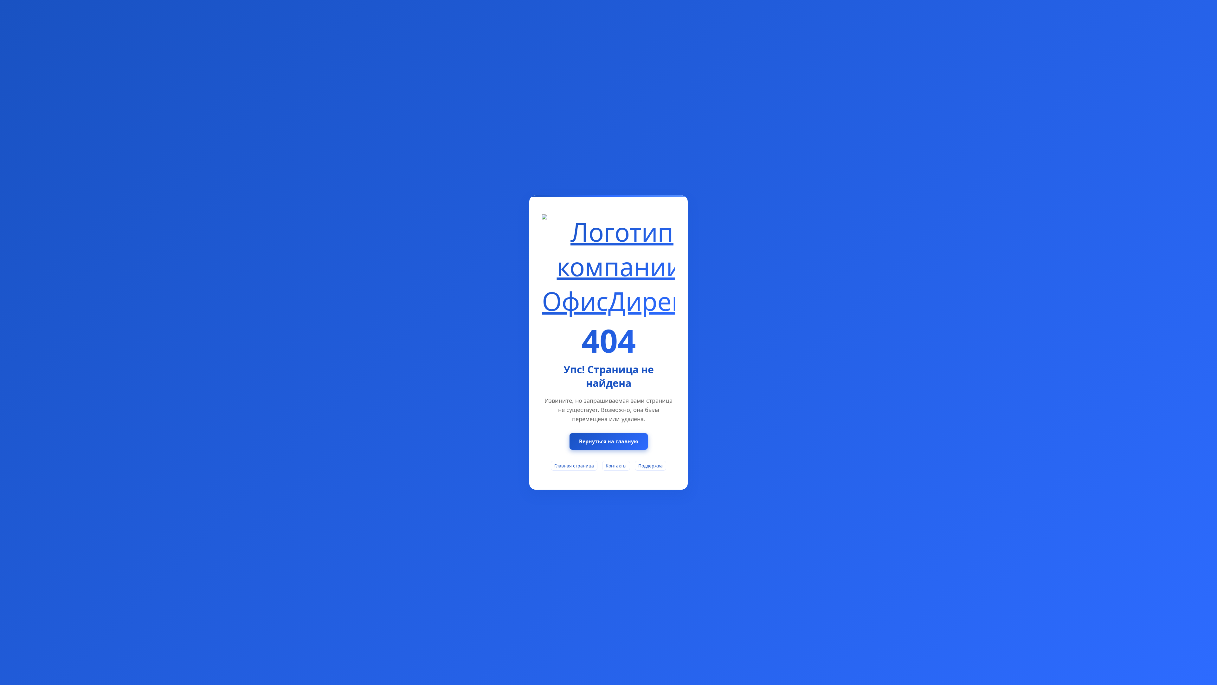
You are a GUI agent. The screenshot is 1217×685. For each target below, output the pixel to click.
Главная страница (574, 466)
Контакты (616, 466)
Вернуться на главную (608, 441)
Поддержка (650, 466)
